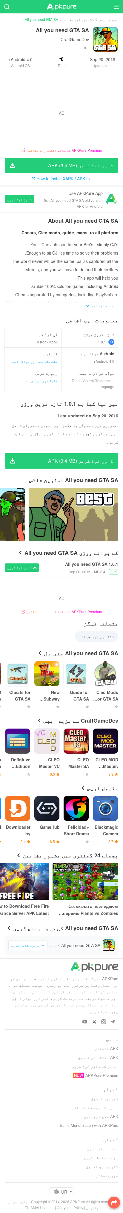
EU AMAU (32, 1207)
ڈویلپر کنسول (104, 1098)
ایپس (103, 19)
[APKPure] (61, 6)
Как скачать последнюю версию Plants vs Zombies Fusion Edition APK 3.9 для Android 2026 (90, 910)
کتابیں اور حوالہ (78, 19)
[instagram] (103, 1022)
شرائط (49, 1207)
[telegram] (112, 1022)
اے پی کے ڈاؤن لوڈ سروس (95, 1066)
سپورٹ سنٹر (107, 1175)
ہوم (115, 19)
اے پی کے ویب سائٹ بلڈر (95, 1107)
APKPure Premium (101, 1075)
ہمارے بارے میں (102, 1148)
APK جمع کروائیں (101, 1116)
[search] (6, 6)
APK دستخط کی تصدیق (98, 1057)
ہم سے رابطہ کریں (101, 1157)
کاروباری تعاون (102, 1166)
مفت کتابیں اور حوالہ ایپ (35, 361)
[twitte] (94, 1022)
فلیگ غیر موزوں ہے (42, 380)
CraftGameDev (75, 39)
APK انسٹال (106, 1048)
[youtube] (85, 1022)
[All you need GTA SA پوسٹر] (73, 514)
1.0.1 (102, 341)
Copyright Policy (70, 1207)
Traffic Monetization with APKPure (88, 1125)
